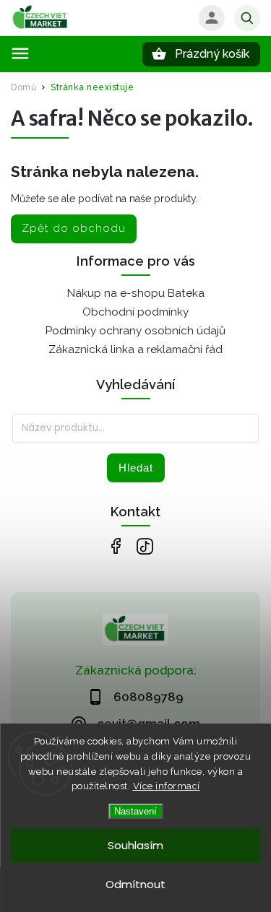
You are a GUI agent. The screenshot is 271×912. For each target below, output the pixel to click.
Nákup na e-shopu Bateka (136, 293)
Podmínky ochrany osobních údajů (135, 330)
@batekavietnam (145, 546)
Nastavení (135, 811)
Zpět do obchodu (74, 228)
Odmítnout (135, 884)
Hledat (136, 467)
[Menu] (20, 53)
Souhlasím (135, 845)
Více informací (166, 786)
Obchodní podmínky (135, 311)
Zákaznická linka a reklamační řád (135, 349)
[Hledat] (247, 18)
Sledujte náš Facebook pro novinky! (116, 546)
